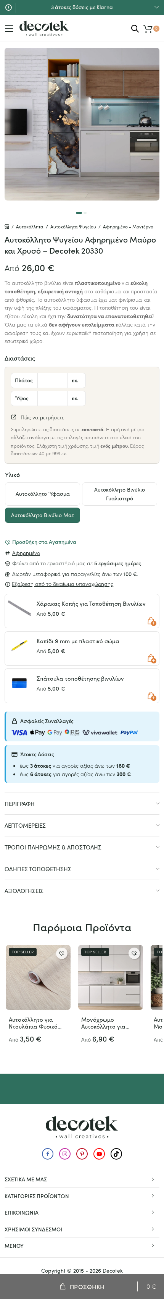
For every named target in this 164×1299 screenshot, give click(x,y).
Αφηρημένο (26, 552)
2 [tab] (85, 213)
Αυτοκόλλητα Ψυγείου (73, 226)
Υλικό (12, 474)
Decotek (113, 1270)
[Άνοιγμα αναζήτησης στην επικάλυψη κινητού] (135, 28)
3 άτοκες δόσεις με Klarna (82, 4)
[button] (40, 541)
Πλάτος (24, 380)
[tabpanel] (82, 124)
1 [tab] (79, 213)
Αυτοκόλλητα (29, 226)
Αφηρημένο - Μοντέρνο (128, 226)
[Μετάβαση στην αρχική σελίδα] (44, 28)
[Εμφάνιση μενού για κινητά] (9, 28)
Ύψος (22, 398)
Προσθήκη (87, 1286)
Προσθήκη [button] (151, 621)
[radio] (42, 494)
